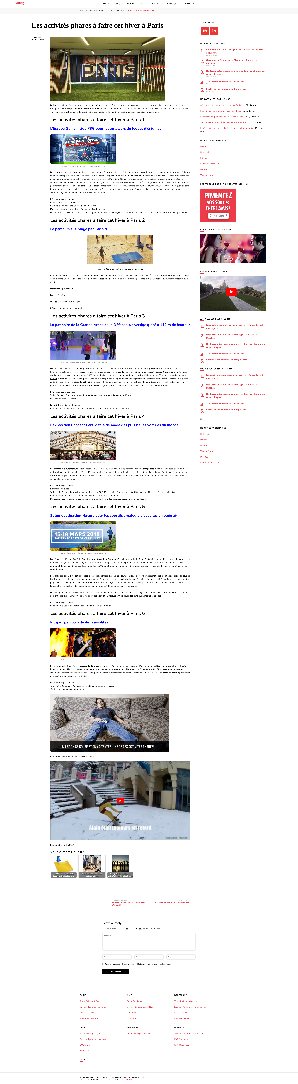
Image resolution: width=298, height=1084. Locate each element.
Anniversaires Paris (89, 1018)
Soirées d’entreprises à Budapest (190, 1033)
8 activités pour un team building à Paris (226, 89)
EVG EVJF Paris (87, 1012)
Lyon (129, 4)
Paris (117, 4)
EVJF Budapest (181, 1044)
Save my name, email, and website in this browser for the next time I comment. (138, 964)
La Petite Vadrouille (209, 163)
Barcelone (155, 4)
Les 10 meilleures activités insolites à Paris (220, 111)
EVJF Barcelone (181, 1018)
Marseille (188, 4)
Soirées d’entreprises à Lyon (93, 1039)
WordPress (128, 1079)
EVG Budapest (181, 1039)
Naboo (203, 169)
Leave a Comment (39, 40)
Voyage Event (206, 175)
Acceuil (106, 4)
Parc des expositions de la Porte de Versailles (104, 559)
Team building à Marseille (139, 1033)
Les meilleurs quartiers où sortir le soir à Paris (221, 116)
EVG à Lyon (85, 1044)
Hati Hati (204, 152)
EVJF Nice (131, 1018)
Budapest (171, 4)
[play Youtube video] (120, 800)
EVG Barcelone (181, 1012)
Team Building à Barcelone (187, 1001)
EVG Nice (131, 1012)
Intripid (203, 158)
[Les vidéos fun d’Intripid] (233, 309)
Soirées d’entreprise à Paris (93, 1007)
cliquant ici (77, 308)
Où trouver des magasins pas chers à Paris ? (221, 105)
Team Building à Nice (137, 1001)
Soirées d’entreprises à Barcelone (190, 1007)
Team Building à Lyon (90, 1033)
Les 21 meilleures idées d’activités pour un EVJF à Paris (226, 128)
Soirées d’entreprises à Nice (140, 1007)
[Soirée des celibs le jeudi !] (233, 262)
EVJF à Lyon (85, 1050)
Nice (141, 4)
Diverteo (204, 146)
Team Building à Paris (90, 1001)
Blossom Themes (107, 1079)
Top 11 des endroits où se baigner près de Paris (223, 122)
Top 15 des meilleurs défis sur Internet (225, 81)
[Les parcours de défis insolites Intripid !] (218, 220)
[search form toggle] (282, 4)
